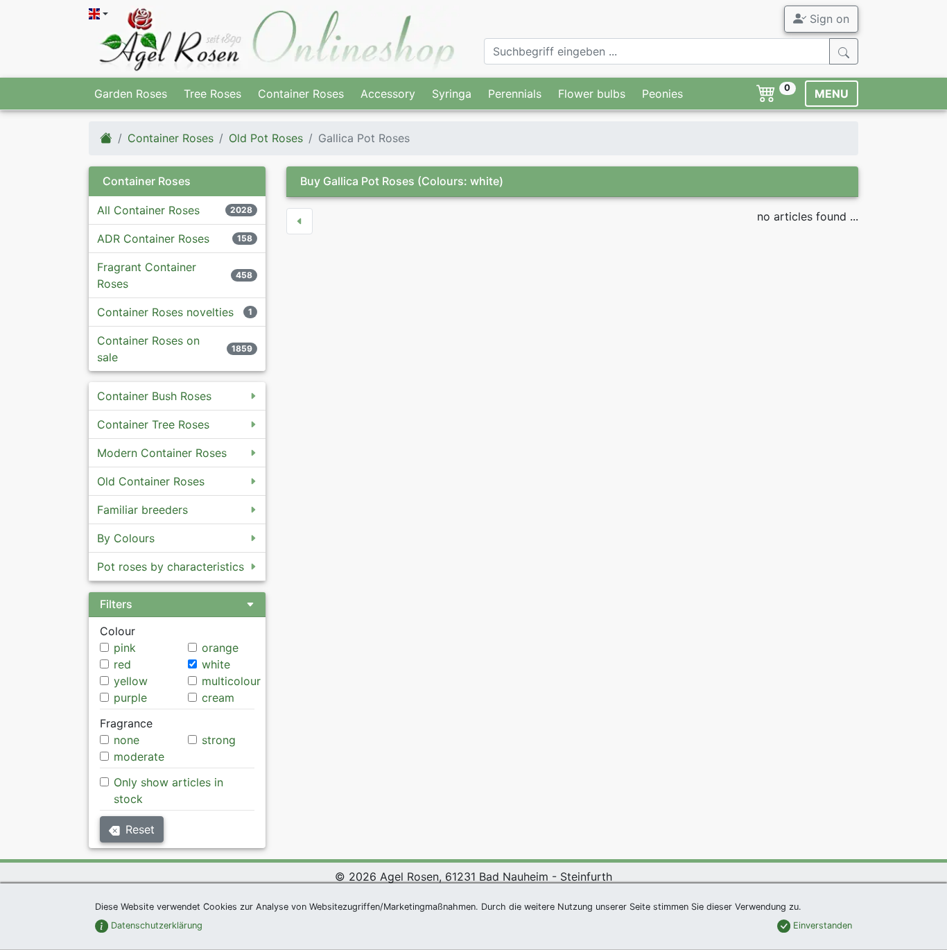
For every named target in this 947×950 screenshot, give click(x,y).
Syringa (451, 94)
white (216, 664)
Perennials (514, 94)
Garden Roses (130, 94)
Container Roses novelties (165, 312)
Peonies (662, 94)
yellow (131, 681)
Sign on (827, 19)
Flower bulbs (591, 94)
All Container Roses (148, 210)
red (122, 664)
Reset (140, 829)
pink (125, 648)
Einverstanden (821, 925)
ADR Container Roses (153, 238)
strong (219, 740)
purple (130, 698)
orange (220, 648)
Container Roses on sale (148, 349)
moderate (139, 756)
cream (218, 698)
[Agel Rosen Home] (106, 138)
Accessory (387, 94)
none (126, 740)
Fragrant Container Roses (146, 275)
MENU (832, 94)
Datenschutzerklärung (155, 925)
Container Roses (301, 94)
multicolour (231, 681)
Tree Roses (212, 94)
